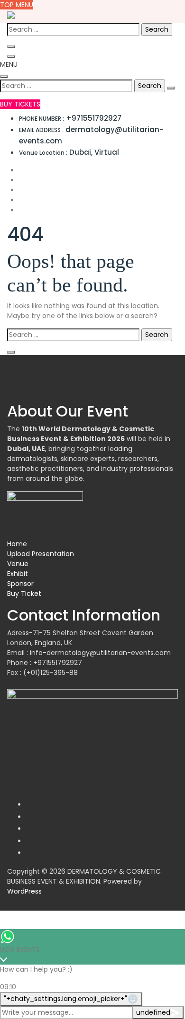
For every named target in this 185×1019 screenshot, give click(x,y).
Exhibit (17, 573)
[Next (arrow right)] (168, 509)
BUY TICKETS (20, 104)
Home (17, 544)
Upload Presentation (40, 553)
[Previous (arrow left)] (16, 509)
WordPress (24, 891)
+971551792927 (70, 118)
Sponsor (20, 583)
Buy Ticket (24, 593)
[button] (9, 64)
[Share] (132, 10)
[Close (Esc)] (153, 10)
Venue (17, 563)
